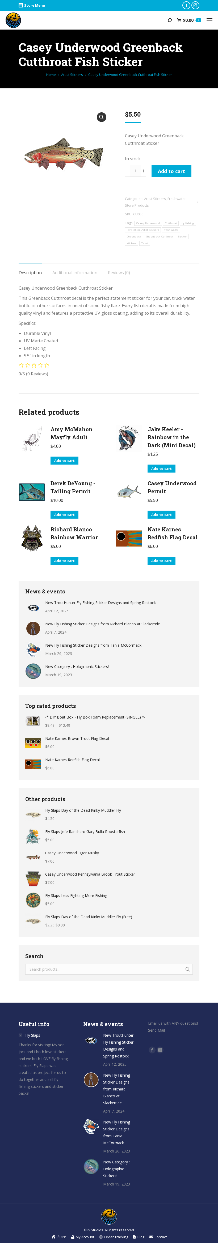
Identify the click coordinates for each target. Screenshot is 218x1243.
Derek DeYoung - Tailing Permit (73, 487)
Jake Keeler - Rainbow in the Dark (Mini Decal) (172, 437)
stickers (131, 243)
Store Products (137, 205)
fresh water (171, 229)
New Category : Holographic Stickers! (77, 666)
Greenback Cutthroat (159, 236)
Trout (144, 243)
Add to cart (171, 171)
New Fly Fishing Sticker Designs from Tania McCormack (93, 645)
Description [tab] (30, 273)
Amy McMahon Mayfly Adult (72, 433)
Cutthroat (171, 223)
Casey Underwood (148, 223)
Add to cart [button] (64, 460)
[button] (101, 117)
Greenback (134, 236)
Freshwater (176, 198)
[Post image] (33, 607)
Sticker (182, 236)
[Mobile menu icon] (209, 20)
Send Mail (156, 1030)
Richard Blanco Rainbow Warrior (74, 533)
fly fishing (188, 223)
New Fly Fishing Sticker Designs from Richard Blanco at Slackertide (102, 623)
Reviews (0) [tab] (119, 273)
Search (187, 969)
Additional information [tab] (74, 273)
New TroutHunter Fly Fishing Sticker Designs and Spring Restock (100, 602)
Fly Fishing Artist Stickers (143, 229)
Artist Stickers (155, 198)
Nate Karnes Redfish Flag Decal (173, 533)
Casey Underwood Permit (172, 487)
